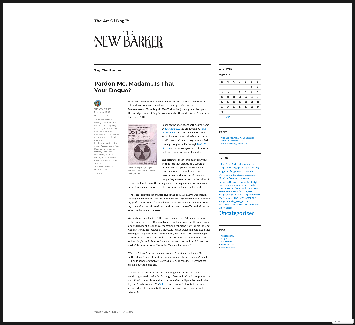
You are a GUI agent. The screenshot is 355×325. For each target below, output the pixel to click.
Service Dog (243, 195)
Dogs (116, 128)
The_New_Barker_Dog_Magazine (236, 205)
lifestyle (97, 152)
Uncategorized (101, 116)
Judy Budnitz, (172, 128)
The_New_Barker (102, 166)
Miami (232, 185)
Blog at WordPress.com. (122, 312)
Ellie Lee (98, 131)
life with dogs (108, 149)
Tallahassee (254, 195)
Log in (224, 239)
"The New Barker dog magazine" (238, 164)
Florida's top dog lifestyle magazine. (237, 175)
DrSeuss (240, 171)
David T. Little (100, 125)
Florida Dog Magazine (109, 134)
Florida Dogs (226, 178)
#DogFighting (225, 167)
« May (227, 117)
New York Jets (242, 185)
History (246, 178)
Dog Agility (238, 167)
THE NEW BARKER (102, 109)
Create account (227, 236)
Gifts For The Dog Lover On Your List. (237, 138)
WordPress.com (228, 247)
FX (101, 146)
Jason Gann (108, 146)
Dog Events (249, 167)
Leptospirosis (243, 182)
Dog (109, 125)
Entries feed (226, 242)
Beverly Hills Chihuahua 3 (106, 122)
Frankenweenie (101, 143)
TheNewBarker (226, 198)
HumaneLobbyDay (227, 182)
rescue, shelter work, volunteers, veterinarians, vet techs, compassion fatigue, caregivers (238, 191)
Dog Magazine (106, 128)
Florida (106, 131)
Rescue (222, 188)
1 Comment (99, 173)
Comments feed (228, 245)
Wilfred (163, 284)
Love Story (224, 185)
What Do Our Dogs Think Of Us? (235, 144)
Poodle (252, 185)
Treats (229, 208)
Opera (105, 152)
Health (238, 178)
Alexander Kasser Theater (105, 120)
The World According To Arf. (234, 141)
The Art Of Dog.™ (112, 20)
